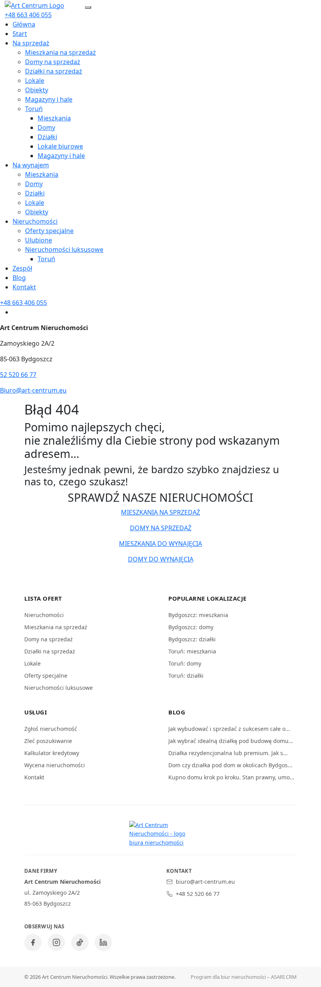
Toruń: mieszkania (192, 651)
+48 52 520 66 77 (198, 893)
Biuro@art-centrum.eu (33, 390)
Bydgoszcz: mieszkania (198, 615)
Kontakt (24, 287)
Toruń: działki (186, 675)
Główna (24, 24)
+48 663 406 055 (28, 15)
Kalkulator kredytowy (51, 753)
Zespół (22, 268)
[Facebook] (32, 942)
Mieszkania (54, 118)
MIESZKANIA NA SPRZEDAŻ (160, 512)
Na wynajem (31, 165)
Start (20, 33)
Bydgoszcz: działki (192, 639)
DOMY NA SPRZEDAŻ (160, 528)
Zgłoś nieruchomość (50, 728)
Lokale (34, 80)
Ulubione (38, 240)
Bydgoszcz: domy (190, 627)
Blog (19, 277)
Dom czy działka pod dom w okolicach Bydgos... (230, 765)
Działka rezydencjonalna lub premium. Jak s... (228, 753)
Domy (46, 127)
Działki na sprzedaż (53, 71)
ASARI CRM (284, 976)
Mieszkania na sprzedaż (60, 52)
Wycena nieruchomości (54, 765)
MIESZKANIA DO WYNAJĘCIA (160, 543)
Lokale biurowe (60, 146)
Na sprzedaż (31, 43)
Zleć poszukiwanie (48, 741)
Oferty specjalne (49, 230)
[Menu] (88, 7)
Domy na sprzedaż (52, 61)
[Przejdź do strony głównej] (34, 4)
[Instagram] (56, 942)
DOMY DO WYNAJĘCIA (160, 559)
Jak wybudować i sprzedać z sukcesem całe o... (229, 728)
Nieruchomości (35, 221)
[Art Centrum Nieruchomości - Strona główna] (160, 834)
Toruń (34, 108)
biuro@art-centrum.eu (205, 881)
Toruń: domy (184, 663)
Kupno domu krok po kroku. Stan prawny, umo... (231, 777)
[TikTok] (79, 942)
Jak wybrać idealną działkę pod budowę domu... (230, 741)
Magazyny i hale (48, 99)
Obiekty (36, 90)
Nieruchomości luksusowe (64, 249)
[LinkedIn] (103, 942)
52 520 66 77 (18, 374)
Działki (47, 137)
